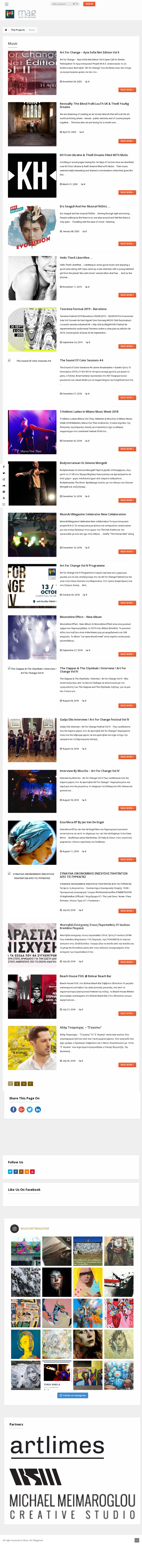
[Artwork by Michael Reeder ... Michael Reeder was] (88, 1282)
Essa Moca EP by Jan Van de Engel (82, 822)
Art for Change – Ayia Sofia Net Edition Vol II (89, 52)
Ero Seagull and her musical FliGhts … (85, 206)
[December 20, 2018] (32, 432)
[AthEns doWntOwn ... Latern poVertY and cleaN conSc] (119, 1251)
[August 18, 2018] (32, 791)
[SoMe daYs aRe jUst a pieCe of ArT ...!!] (25, 1282)
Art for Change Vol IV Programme (82, 565)
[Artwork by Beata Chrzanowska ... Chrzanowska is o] (57, 1313)
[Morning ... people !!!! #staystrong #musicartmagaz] (88, 1251)
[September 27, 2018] (32, 637)
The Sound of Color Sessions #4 (81, 360)
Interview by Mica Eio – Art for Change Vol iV (89, 771)
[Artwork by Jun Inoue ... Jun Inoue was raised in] (119, 1282)
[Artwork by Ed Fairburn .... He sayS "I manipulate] (119, 1344)
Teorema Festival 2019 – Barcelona (83, 309)
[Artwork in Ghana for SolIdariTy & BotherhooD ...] (88, 1375)
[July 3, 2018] (32, 1048)
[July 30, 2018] (32, 894)
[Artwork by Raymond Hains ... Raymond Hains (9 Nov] (25, 1313)
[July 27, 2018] (32, 997)
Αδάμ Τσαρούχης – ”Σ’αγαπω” (80, 1027)
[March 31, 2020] (32, 175)
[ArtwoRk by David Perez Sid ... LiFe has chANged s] (25, 1375)
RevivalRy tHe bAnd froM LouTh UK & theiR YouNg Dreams (94, 105)
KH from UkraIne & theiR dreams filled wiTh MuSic (94, 155)
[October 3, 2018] (32, 586)
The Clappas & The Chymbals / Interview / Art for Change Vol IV (93, 669)
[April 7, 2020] (32, 124)
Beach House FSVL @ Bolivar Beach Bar (85, 976)
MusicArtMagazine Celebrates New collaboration (93, 514)
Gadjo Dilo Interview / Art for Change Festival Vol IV (94, 719)
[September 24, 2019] (32, 329)
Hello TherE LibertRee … (76, 258)
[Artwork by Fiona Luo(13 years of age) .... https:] (119, 1375)
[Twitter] (10, 1171)
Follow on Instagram (74, 1395)
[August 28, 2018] (32, 689)
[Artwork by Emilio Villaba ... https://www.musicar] (57, 1282)
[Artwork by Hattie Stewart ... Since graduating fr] (119, 1313)
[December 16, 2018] (32, 483)
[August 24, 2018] (32, 740)
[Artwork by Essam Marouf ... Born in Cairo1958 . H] (25, 1344)
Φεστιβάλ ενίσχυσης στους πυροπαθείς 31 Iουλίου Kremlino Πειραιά (95, 926)
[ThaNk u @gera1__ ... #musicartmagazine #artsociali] (25, 1251)
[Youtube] (32, 1171)
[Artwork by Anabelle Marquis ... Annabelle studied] (88, 1313)
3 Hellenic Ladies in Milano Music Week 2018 (89, 412)
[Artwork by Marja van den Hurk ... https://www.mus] (88, 1344)
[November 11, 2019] (32, 278)
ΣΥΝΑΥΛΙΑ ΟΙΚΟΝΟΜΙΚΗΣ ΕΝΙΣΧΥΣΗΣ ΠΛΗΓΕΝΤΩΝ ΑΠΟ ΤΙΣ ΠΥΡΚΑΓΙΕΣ (93, 875)
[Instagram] (21, 1171)
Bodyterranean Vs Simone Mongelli (83, 463)
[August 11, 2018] (32, 843)
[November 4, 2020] (32, 73)
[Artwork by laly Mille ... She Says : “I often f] (57, 1344)
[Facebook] (16, 1171)
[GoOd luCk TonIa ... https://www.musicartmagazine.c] (57, 1375)
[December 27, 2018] (32, 381)
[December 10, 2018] (32, 535)
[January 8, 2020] (32, 227)
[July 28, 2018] (32, 945)
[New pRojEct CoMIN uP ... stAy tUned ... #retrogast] (57, 1251)
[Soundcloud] (27, 1171)
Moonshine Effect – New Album (81, 617)
